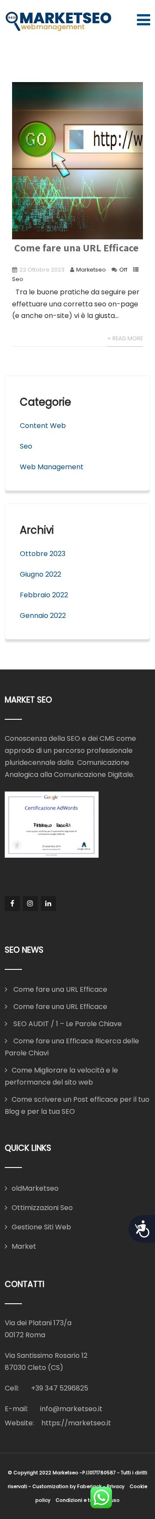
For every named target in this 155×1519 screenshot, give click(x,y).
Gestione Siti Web (41, 1227)
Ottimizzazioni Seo (42, 1208)
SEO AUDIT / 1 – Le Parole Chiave (67, 1024)
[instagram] (30, 903)
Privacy (115, 1486)
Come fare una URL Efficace (75, 247)
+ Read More (125, 338)
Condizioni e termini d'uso (88, 1500)
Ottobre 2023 (42, 554)
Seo (17, 279)
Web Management (52, 467)
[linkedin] (48, 903)
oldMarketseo (35, 1188)
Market (24, 1246)
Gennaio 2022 (43, 615)
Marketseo (91, 269)
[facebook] (12, 903)
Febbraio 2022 (44, 595)
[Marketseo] (58, 22)
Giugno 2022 (40, 574)
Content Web (43, 426)
